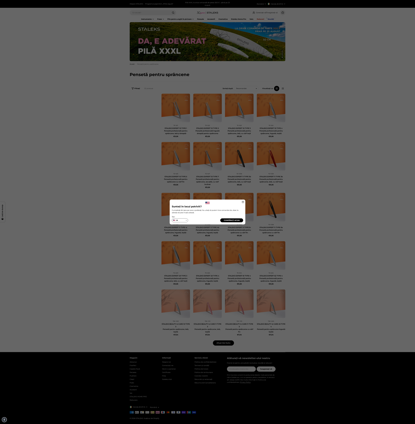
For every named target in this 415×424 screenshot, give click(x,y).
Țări (173, 217)
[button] (4, 419)
